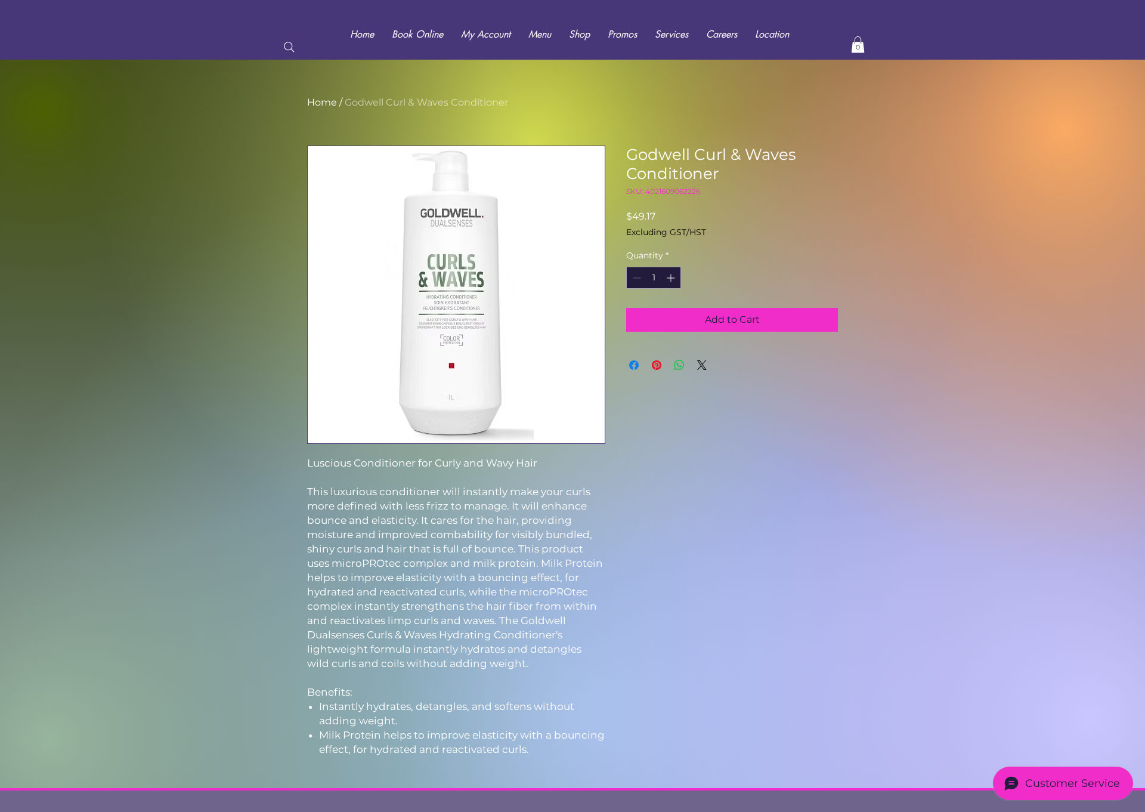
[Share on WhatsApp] (679, 365)
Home (322, 102)
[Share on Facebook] (634, 365)
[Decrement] (635, 277)
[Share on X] (702, 365)
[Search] (289, 47)
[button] (858, 44)
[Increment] (671, 277)
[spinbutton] (653, 277)
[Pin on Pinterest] (656, 365)
